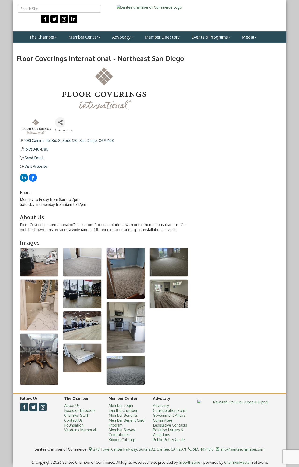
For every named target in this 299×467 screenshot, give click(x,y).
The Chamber (41, 37)
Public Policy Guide (169, 439)
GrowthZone (189, 462)
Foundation (74, 425)
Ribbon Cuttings (122, 439)
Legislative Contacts (170, 425)
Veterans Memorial (80, 429)
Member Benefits (123, 415)
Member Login (121, 405)
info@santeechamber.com (241, 449)
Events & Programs (209, 37)
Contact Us (73, 420)
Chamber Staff (76, 415)
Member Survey (122, 429)
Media (248, 37)
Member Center (83, 37)
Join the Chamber (123, 410)
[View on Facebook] (33, 180)
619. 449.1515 (203, 449)
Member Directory (162, 37)
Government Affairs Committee (169, 418)
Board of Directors (80, 410)
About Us (72, 405)
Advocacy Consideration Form (169, 408)
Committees (119, 434)
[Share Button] (60, 122)
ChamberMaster (237, 462)
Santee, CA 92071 (139, 449)
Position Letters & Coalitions (168, 432)
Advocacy (121, 37)
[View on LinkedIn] (24, 180)
